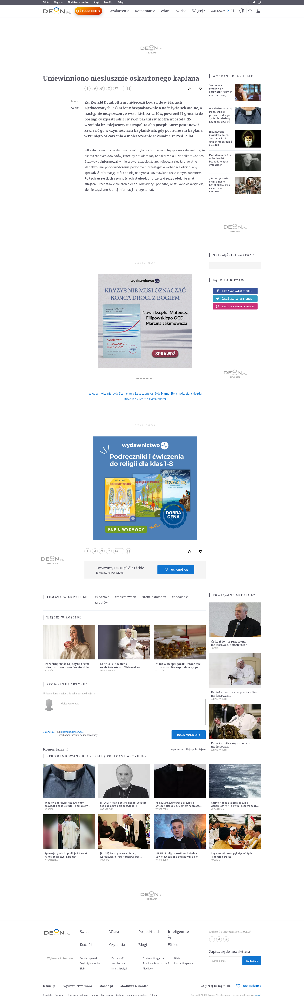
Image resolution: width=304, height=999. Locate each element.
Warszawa (217, 11)
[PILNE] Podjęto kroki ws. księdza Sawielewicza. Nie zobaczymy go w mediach (177, 857)
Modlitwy (148, 968)
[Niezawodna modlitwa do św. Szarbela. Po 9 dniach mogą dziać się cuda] (248, 138)
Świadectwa (118, 963)
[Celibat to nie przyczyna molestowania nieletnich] (235, 619)
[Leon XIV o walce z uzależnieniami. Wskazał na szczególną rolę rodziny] (124, 642)
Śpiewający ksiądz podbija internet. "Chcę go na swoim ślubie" (66, 855)
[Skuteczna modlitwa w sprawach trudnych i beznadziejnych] (248, 92)
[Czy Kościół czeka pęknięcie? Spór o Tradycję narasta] (235, 831)
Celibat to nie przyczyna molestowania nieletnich (229, 643)
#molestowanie (126, 597)
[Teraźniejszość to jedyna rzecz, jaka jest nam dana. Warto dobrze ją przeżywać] (69, 642)
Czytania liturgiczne (153, 958)
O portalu (47, 995)
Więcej (197, 11)
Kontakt (95, 995)
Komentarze (145, 11)
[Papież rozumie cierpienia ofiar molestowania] (235, 670)
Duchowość (117, 958)
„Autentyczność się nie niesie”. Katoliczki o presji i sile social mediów (220, 185)
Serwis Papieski (108, 670)
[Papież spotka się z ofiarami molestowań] (235, 721)
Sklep (121, 2)
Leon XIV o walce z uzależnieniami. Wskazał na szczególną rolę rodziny (120, 667)
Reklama (120, 995)
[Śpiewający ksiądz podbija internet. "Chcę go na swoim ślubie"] (69, 831)
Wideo (181, 11)
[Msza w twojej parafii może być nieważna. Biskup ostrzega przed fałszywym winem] (180, 642)
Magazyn (58, 2)
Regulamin (60, 995)
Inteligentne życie (178, 934)
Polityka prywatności (78, 995)
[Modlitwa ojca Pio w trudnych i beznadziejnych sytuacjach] (248, 162)
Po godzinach (149, 932)
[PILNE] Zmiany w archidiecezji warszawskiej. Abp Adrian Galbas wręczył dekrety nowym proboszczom (123, 857)
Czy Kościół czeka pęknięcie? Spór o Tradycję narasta (233, 855)
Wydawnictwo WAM (77, 986)
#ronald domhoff (154, 597)
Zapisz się (252, 960)
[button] (241, 11)
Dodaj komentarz (188, 734)
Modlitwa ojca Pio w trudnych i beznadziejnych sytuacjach (220, 160)
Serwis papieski (88, 958)
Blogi (96, 2)
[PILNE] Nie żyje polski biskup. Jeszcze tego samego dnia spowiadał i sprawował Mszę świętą (123, 806)
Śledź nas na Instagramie (237, 306)
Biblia (46, 2)
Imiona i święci (119, 968)
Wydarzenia (119, 11)
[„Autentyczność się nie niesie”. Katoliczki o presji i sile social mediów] (248, 185)
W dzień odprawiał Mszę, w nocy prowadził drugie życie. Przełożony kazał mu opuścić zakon (220, 117)
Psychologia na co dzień (156, 963)
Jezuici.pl (49, 986)
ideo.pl (258, 995)
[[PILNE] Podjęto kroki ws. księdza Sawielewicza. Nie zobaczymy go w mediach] (180, 831)
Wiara (165, 11)
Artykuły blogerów (90, 963)
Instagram (259, 2)
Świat (84, 932)
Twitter (253, 2)
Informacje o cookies (137, 995)
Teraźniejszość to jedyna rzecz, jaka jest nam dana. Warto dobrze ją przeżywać (69, 667)
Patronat (154, 995)
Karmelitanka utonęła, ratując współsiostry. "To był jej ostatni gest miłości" (233, 806)
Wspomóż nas (179, 569)
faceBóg (108, 2)
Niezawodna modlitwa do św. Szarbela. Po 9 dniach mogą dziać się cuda (220, 138)
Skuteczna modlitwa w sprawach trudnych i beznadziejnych (220, 90)
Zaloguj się (49, 731)
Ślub (82, 968)
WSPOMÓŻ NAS (252, 986)
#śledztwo (101, 597)
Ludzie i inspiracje (184, 963)
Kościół (73, 617)
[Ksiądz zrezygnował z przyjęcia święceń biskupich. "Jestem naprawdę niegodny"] (180, 781)
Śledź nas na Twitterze (236, 298)
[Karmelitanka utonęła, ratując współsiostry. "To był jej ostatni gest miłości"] (235, 781)
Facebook (248, 2)
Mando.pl (106, 986)
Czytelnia (117, 945)
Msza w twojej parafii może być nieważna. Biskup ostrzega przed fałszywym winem (179, 667)
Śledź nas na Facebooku (236, 291)
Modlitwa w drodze (78, 2)
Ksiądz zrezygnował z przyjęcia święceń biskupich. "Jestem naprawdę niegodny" (178, 806)
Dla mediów (107, 995)
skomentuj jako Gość (72, 731)
